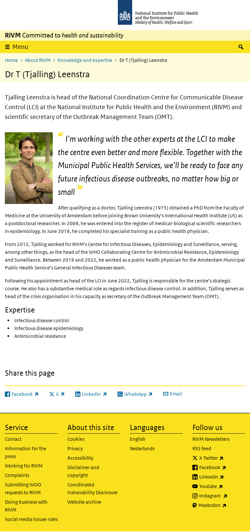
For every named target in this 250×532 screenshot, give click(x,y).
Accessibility (80, 458)
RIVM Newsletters (210, 439)
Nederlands (142, 448)
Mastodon (222, 505)
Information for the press (25, 452)
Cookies (75, 439)
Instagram (222, 495)
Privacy (75, 448)
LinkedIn (222, 476)
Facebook (222, 467)
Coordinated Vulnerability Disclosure (92, 489)
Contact (13, 439)
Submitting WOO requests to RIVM (23, 489)
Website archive (84, 502)
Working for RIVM (24, 466)
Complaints (17, 475)
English (138, 439)
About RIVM (37, 60)
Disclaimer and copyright (83, 471)
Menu (20, 46)
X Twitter (222, 457)
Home (11, 60)
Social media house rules (31, 519)
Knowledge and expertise (85, 60)
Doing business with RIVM (26, 506)
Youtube (222, 486)
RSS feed (201, 448)
